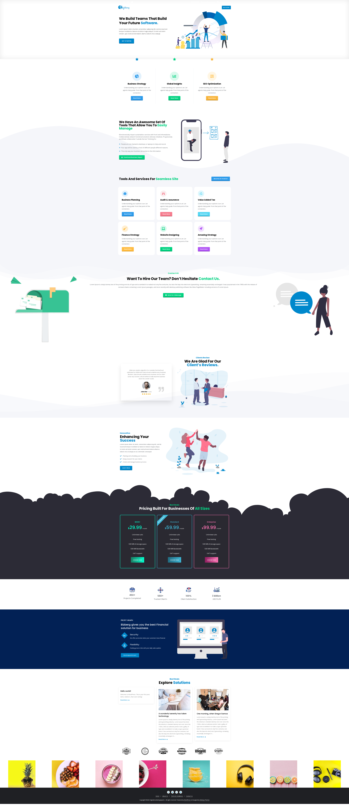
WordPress (187, 800)
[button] (126, 41)
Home (157, 796)
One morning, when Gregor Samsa (212, 713)
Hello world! (125, 691)
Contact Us (189, 796)
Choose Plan (137, 560)
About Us (165, 796)
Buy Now (226, 7)
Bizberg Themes (204, 800)
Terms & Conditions (177, 796)
